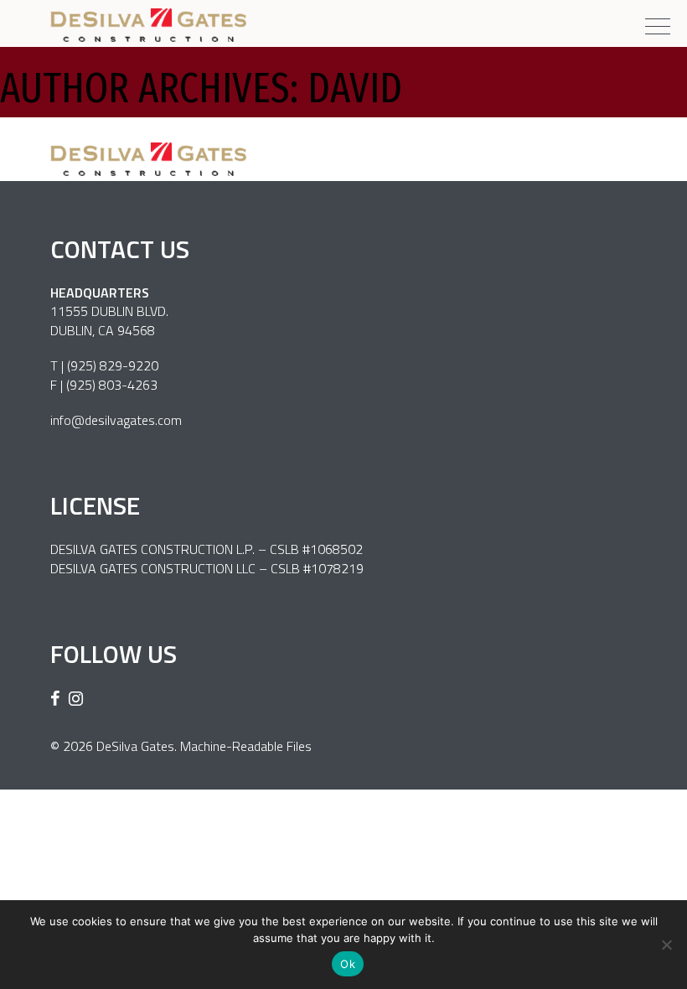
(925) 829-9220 (112, 365)
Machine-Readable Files (246, 746)
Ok (347, 964)
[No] (666, 944)
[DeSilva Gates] (148, 25)
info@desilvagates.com (116, 420)
